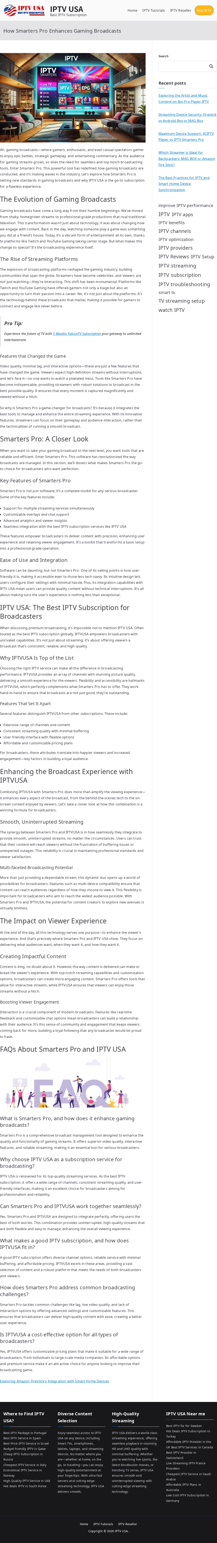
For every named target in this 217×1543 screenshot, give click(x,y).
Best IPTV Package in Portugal (25, 1433)
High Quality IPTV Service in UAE (26, 1481)
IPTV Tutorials (153, 10)
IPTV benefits (172, 222)
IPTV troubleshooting (184, 284)
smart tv (167, 292)
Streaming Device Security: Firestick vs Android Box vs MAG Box (188, 117)
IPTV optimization (176, 239)
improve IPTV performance (186, 205)
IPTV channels (175, 231)
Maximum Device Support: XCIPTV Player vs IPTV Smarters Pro (186, 136)
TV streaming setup (182, 300)
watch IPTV (172, 310)
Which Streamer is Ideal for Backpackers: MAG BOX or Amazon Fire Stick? (187, 158)
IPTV (164, 214)
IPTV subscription (180, 274)
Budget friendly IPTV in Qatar (24, 1449)
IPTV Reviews (174, 256)
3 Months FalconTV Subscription (77, 333)
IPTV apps (182, 214)
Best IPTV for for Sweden (184, 1426)
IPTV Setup (202, 256)
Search (163, 56)
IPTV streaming (177, 265)
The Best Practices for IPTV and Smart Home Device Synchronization (184, 183)
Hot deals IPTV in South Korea (25, 1486)
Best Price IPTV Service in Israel (26, 1443)
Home (133, 10)
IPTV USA (66, 8)
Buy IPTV (204, 10)
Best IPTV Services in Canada (192, 1447)
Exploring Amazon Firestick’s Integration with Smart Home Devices (54, 1381)
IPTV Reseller (180, 10)
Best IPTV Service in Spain (22, 1438)
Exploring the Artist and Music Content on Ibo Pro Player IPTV (184, 98)
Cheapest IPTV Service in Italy (24, 1465)
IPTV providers (176, 247)
